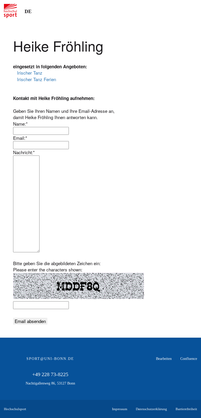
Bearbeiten (164, 358)
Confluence (188, 358)
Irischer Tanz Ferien (36, 79)
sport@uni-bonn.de (50, 358)
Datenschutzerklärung (151, 409)
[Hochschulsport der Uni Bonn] (10, 11)
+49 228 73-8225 (50, 374)
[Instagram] (193, 379)
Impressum (119, 409)
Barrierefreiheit (186, 409)
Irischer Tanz (29, 72)
